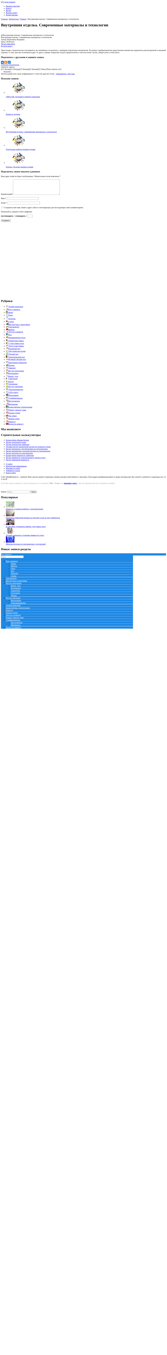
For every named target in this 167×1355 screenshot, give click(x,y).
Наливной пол (14, 349)
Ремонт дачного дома (17, 410)
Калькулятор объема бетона (17, 440)
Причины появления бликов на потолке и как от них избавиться (33, 518)
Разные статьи (14, 413)
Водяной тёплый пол (17, 359)
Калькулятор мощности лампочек (20, 455)
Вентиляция (13, 395)
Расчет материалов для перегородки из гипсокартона (28, 451)
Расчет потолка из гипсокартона (19, 453)
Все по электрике (15, 387)
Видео (8, 11)
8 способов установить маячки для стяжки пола (26, 526)
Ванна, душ (13, 376)
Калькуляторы (12, 15)
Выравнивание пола (16, 338)
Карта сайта (11, 473)
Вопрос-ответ (11, 13)
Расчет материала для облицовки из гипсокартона (27, 449)
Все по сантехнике (16, 371)
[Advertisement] (74, 260)
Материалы (13, 404)
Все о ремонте (14, 310)
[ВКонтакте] (2, 62)
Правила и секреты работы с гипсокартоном (24, 509)
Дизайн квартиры (15, 307)
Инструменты (14, 401)
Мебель (11, 330)
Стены (11, 322)
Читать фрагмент (8, 44)
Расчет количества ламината (17, 444)
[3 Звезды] (23, 69)
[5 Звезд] (42, 69)
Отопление (13, 384)
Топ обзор (12, 416)
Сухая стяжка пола (16, 343)
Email (4, 203)
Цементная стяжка (16, 341)
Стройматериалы (15, 398)
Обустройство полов (17, 351)
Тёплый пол (13, 354)
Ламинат (12, 368)
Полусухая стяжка (16, 346)
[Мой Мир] (9, 62)
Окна (10, 315)
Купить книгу (7, 46)
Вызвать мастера (13, 6)
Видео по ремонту (16, 424)
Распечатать (14, 65)
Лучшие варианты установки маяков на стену (25, 535)
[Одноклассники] (5, 62)
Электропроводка (15, 389)
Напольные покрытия (17, 363)
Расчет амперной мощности (17, 460)
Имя (3, 198)
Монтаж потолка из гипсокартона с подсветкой (26, 544)
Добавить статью (13, 471)
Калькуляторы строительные (20, 407)
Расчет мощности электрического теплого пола (25, 458)
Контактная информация (16, 466)
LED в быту (13, 392)
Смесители (12, 379)
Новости (12, 422)
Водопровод (13, 373)
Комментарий (6, 194)
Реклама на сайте (13, 468)
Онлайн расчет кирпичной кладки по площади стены (28, 447)
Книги (8, 8)
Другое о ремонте (15, 332)
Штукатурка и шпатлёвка (19, 325)
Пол (10, 335)
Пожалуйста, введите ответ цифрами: (16, 212)
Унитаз (11, 382)
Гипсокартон (13, 327)
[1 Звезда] (5, 69)
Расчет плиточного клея (16, 442)
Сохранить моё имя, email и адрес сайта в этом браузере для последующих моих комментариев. (44, 207)
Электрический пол (16, 357)
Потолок (12, 319)
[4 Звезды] (33, 69)
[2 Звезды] (14, 69)
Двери (10, 312)
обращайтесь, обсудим (65, 74)
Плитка (11, 365)
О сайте (9, 464)
